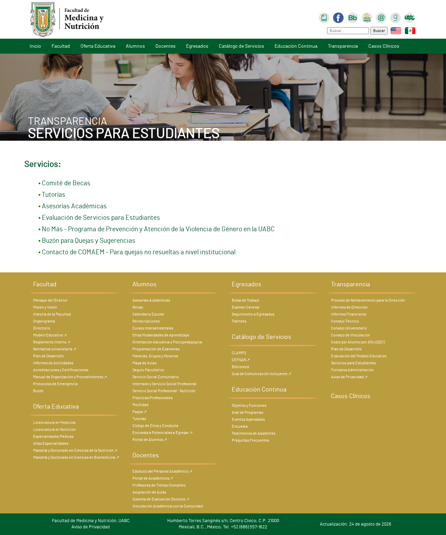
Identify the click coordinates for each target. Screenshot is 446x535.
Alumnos (135, 46)
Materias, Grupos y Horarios (155, 356)
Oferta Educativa (97, 46)
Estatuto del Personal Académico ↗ (162, 471)
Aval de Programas (247, 412)
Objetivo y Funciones (249, 406)
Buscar (379, 31)
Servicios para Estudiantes (353, 363)
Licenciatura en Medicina (54, 423)
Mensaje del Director (50, 300)
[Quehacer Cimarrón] (367, 17)
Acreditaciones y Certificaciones (60, 370)
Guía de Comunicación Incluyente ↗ (261, 374)
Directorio (41, 328)
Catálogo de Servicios (241, 46)
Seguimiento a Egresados (253, 314)
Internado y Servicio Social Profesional (164, 384)
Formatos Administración (352, 370)
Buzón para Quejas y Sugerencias (88, 241)
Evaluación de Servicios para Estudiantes (101, 218)
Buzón (38, 391)
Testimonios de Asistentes (253, 433)
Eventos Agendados (248, 419)
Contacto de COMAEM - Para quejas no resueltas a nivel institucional (139, 252)
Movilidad (140, 405)
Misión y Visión (45, 307)
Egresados (197, 46)
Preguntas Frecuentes (250, 440)
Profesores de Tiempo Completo (159, 485)
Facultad (61, 46)
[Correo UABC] (381, 17)
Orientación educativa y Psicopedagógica (167, 342)
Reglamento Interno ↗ (51, 342)
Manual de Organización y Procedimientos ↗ (70, 377)
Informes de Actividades (53, 363)
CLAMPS (239, 353)
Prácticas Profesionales (152, 398)
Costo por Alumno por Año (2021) (358, 342)
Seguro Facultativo (148, 370)
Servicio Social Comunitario (155, 377)
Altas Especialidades (50, 443)
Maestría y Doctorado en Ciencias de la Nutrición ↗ (75, 450)
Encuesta (240, 426)
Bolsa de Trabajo (245, 300)
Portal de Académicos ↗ (152, 478)
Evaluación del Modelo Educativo (358, 356)
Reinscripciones (146, 321)
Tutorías (53, 195)
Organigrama (44, 321)
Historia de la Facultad (52, 314)
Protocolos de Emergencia (55, 384)
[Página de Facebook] (338, 17)
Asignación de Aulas (149, 492)
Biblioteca (240, 367)
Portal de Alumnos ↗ (149, 440)
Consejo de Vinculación (350, 335)
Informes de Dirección (349, 307)
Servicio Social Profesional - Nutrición (163, 391)
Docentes (165, 46)
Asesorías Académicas (74, 206)
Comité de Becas (66, 183)
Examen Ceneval (246, 307)
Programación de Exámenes (155, 349)
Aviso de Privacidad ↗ (349, 377)
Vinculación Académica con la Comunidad (167, 506)
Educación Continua (296, 46)
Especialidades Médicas (53, 437)
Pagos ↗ (139, 412)
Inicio (35, 46)
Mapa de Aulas (144, 363)
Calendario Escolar (148, 314)
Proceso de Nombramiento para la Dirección (368, 300)
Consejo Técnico (345, 321)
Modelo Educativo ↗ (50, 335)
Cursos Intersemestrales (152, 328)
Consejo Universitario (349, 328)
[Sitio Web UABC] (409, 17)
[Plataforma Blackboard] (352, 17)
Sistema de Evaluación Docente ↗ (160, 499)
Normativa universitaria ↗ (54, 349)
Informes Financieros (348, 314)
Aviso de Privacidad (90, 527)
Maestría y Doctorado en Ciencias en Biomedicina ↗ (76, 457)
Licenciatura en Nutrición (54, 430)
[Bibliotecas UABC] (324, 17)
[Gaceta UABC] (395, 17)
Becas (137, 307)
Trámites (239, 321)
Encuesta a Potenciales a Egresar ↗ (162, 433)
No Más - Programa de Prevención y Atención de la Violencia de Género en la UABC (158, 229)
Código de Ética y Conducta (155, 426)
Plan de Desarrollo (48, 356)
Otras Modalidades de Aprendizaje (160, 335)
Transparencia (343, 46)
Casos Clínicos (383, 46)
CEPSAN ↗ (241, 360)
